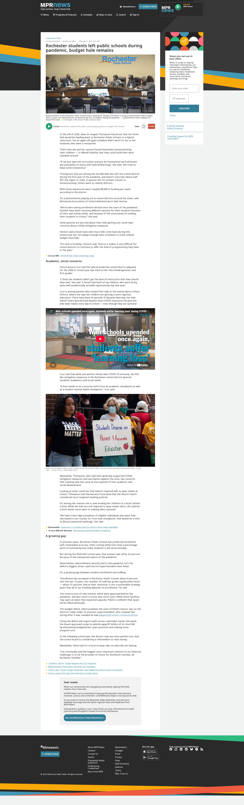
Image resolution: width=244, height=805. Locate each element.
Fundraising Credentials (93, 767)
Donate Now (148, 6)
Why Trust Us (121, 773)
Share (151, 126)
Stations (119, 767)
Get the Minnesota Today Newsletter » (84, 717)
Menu (46, 15)
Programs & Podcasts (66, 15)
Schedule (87, 15)
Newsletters (121, 747)
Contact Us (93, 753)
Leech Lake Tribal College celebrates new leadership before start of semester (85, 670)
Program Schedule (175, 126)
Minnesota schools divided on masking (91, 530)
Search (122, 15)
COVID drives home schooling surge (77, 255)
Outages (119, 750)
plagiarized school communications (118, 615)
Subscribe (184, 108)
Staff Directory (122, 763)
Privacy (118, 757)
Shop (117, 760)
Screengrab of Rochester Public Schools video (82, 119)
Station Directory (175, 128)
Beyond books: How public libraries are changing (71, 666)
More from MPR (95, 771)
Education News (54, 38)
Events (91, 757)
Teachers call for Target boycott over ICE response (72, 663)
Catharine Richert (53, 41)
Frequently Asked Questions (96, 761)
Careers (91, 750)
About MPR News (96, 747)
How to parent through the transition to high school (73, 673)
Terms (173, 115)
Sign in (136, 15)
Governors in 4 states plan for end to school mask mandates (89, 527)
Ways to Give (105, 15)
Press (117, 753)
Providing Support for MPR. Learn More (180, 137)
